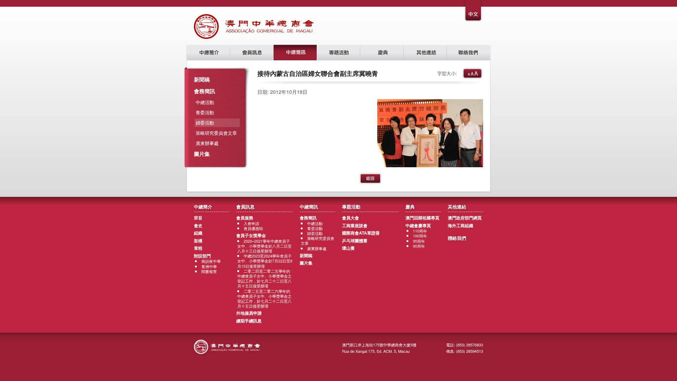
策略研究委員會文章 (216, 132)
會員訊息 (252, 52)
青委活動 (205, 112)
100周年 (420, 235)
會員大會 (350, 217)
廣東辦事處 (207, 143)
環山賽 (348, 248)
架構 (198, 240)
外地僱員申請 (249, 313)
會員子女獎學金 (251, 235)
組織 (198, 233)
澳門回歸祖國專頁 (422, 217)
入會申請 (251, 223)
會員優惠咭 (253, 228)
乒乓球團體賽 (354, 240)
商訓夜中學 (211, 261)
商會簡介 (208, 52)
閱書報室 (209, 271)
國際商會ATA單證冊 (361, 233)
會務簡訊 (204, 91)
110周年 (420, 231)
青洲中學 (209, 266)
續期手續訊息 (249, 321)
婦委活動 (315, 233)
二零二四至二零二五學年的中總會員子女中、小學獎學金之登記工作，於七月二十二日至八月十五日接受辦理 (264, 278)
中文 (473, 11)
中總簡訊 (295, 52)
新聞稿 (202, 79)
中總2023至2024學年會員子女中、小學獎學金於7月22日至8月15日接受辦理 (264, 260)
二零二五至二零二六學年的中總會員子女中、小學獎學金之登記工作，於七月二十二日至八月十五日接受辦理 (264, 299)
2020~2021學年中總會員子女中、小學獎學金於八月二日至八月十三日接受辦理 (264, 246)
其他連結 (425, 52)
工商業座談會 (354, 225)
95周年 (419, 241)
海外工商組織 (460, 225)
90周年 (419, 246)
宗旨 (198, 217)
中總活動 (205, 102)
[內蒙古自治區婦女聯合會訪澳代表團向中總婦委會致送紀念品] (430, 165)
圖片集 (202, 154)
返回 (370, 179)
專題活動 (338, 52)
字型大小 (472, 73)
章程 (198, 248)
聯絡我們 (468, 52)
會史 (198, 225)
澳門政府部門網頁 (465, 217)
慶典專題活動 (382, 52)
